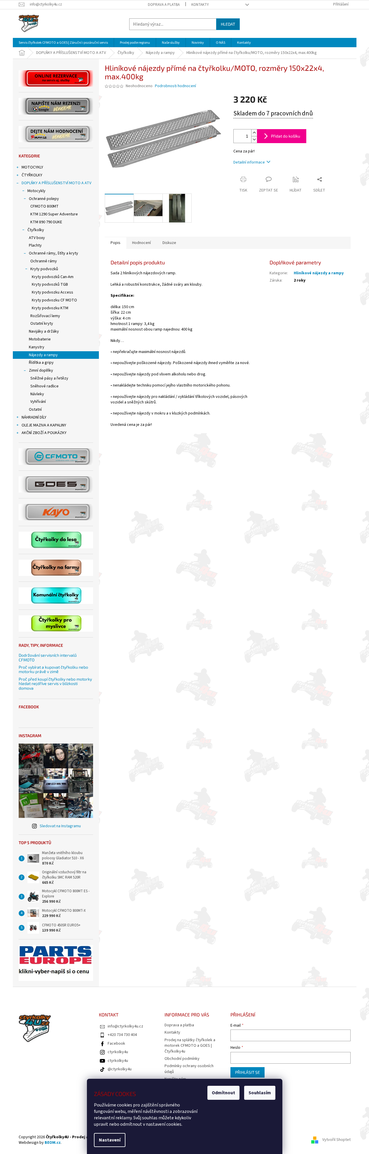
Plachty (35, 245)
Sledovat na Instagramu (60, 826)
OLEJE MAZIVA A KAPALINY (44, 425)
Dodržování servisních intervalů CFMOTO (48, 657)
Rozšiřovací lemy (45, 316)
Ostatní (35, 409)
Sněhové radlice (44, 386)
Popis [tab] (115, 243)
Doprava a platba (164, 4)
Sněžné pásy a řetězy (49, 378)
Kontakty (200, 4)
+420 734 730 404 (122, 1035)
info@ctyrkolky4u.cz (125, 1026)
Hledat (228, 24)
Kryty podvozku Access (52, 292)
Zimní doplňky (41, 370)
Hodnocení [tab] (141, 243)
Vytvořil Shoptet (336, 1140)
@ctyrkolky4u (120, 1069)
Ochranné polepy (44, 199)
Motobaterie (40, 339)
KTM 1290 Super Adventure (54, 214)
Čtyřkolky (35, 230)
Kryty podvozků (44, 269)
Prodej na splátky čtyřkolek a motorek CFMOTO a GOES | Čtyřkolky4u (190, 1045)
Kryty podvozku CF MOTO (54, 300)
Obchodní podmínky (182, 1059)
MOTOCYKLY (32, 167)
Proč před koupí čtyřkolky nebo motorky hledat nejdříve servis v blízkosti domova (55, 683)
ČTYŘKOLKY (32, 175)
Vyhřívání (38, 402)
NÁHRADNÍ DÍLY (34, 417)
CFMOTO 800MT (44, 206)
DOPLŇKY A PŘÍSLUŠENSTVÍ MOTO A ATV (56, 183)
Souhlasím (260, 1093)
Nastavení (109, 1140)
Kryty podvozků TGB (50, 284)
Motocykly (36, 191)
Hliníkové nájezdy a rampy (319, 273)
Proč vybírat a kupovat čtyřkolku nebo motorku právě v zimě (53, 669)
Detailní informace (249, 162)
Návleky (37, 394)
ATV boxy (37, 238)
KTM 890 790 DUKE (46, 222)
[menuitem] (63, 43)
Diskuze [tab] (169, 243)
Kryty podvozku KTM (50, 308)
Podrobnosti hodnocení (175, 86)
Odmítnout (223, 1093)
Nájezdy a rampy (43, 355)
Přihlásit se (247, 1072)
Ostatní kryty (41, 323)
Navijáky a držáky (44, 331)
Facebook (116, 1043)
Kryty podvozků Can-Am (53, 277)
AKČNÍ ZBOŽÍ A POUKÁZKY (44, 433)
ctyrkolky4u (118, 1052)
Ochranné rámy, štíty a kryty (53, 253)
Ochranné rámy (43, 261)
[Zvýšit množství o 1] (254, 132)
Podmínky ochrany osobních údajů (189, 1068)
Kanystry (36, 347)
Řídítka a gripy (41, 363)
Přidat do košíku (285, 136)
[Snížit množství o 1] (254, 139)
